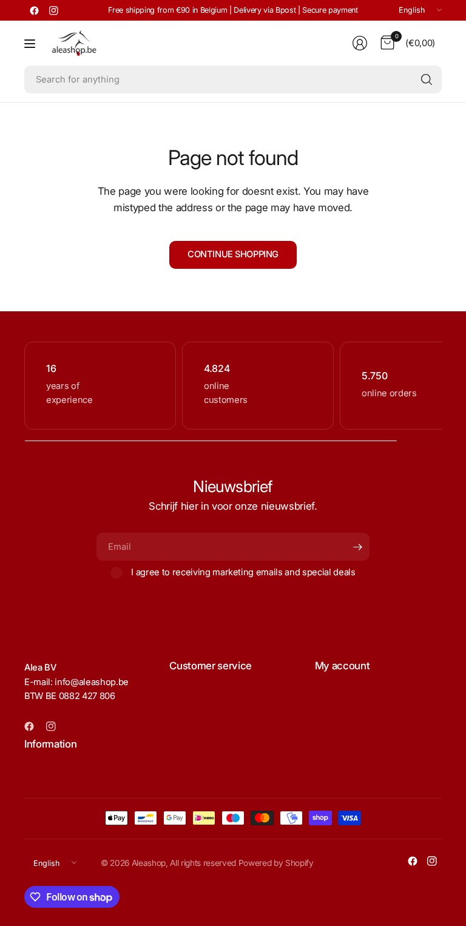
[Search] (426, 79)
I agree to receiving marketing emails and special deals (243, 572)
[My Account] (360, 43)
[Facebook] (34, 10)
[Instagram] (53, 10)
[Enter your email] (357, 547)
